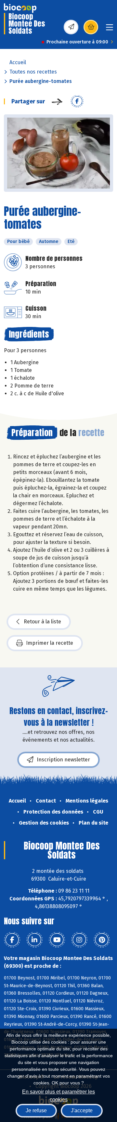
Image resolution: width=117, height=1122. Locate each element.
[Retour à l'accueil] (20, 8)
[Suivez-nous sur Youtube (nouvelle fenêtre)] (57, 940)
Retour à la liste (42, 622)
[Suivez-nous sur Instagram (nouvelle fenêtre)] (79, 940)
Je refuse (36, 1110)
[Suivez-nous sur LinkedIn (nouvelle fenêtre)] (34, 940)
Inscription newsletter (63, 760)
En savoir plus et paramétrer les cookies (58, 1095)
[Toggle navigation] (109, 29)
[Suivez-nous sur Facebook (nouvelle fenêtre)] (12, 940)
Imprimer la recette (49, 643)
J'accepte (82, 1110)
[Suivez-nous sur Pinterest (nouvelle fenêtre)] (102, 940)
